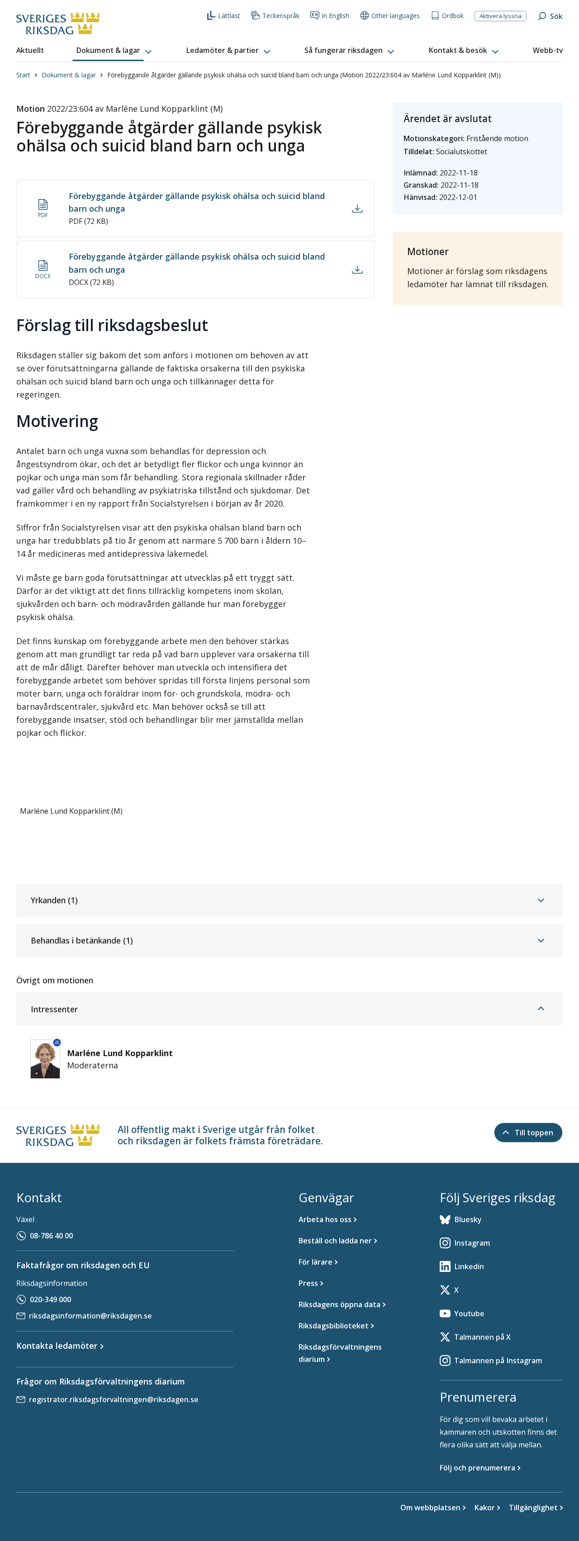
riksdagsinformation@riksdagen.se (90, 1316)
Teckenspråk (280, 15)
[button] (114, 51)
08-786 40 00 (51, 1236)
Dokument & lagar (69, 75)
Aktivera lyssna (500, 16)
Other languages (395, 15)
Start (23, 75)
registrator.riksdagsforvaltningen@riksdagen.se (114, 1399)
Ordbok (453, 15)
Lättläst (229, 15)
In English (335, 15)
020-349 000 (50, 1299)
